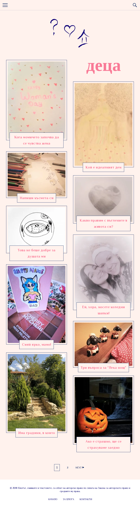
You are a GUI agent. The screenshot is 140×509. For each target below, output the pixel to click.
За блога (68, 499)
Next (78, 467)
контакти (86, 499)
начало (52, 499)
